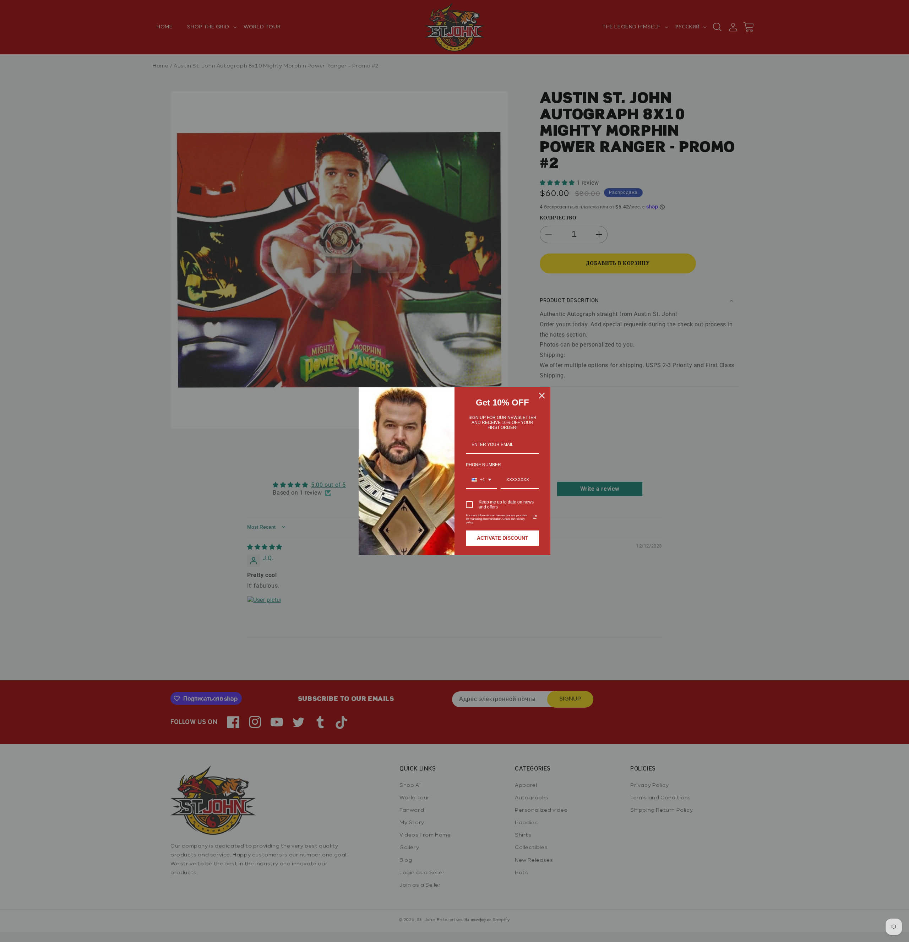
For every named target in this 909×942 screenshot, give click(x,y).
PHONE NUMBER (483, 464)
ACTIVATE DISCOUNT (502, 538)
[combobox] (481, 480)
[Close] (541, 395)
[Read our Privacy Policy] (534, 517)
